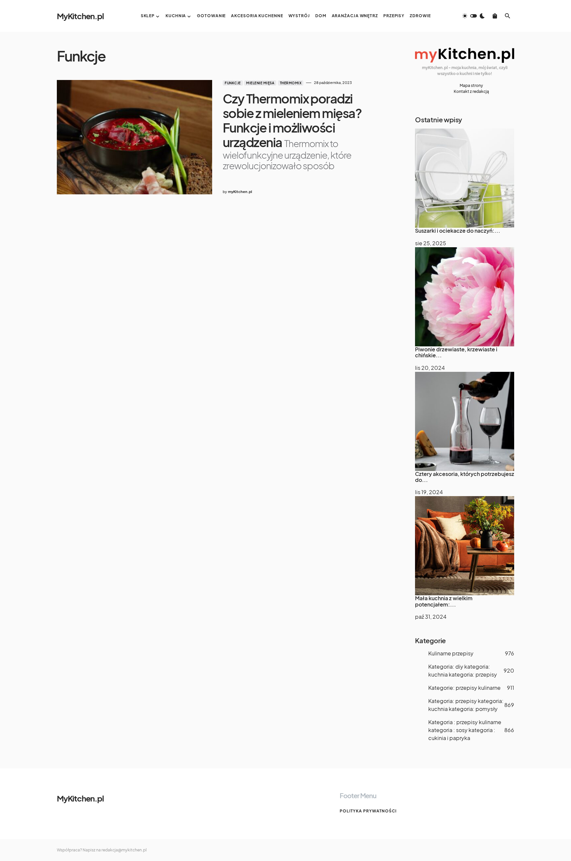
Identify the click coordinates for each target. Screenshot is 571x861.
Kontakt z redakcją (471, 91)
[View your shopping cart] (495, 15)
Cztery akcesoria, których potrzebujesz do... (464, 476)
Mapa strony (471, 85)
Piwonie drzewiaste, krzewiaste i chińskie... (456, 352)
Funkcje (233, 83)
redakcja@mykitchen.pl (124, 849)
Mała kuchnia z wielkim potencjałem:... (444, 601)
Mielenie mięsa (260, 83)
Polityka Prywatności (368, 810)
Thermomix (291, 83)
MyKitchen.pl (80, 16)
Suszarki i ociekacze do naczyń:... (457, 230)
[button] (473, 16)
